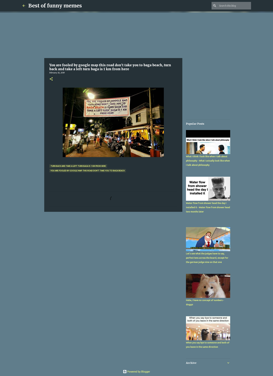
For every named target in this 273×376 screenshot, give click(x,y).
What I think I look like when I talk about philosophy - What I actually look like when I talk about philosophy (208, 160)
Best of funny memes (55, 6)
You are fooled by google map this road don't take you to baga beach (88, 171)
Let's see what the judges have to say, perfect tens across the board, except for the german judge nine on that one (207, 257)
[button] (51, 79)
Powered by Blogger (138, 371)
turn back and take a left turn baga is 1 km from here (78, 166)
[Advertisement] (113, 35)
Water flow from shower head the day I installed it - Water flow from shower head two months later (208, 207)
